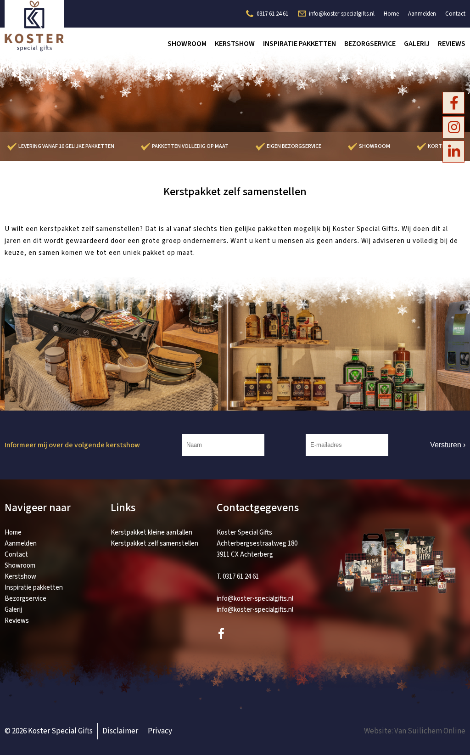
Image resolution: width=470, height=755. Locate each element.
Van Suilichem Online (429, 731)
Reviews (451, 44)
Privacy (160, 731)
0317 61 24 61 (272, 14)
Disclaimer (120, 731)
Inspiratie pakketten (299, 44)
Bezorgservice (370, 44)
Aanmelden (422, 14)
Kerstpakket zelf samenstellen (154, 543)
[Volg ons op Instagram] (454, 128)
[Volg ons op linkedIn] (454, 152)
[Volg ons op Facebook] (454, 103)
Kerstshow (235, 44)
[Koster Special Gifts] (34, 49)
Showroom (187, 44)
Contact (455, 14)
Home (391, 14)
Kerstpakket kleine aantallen (151, 532)
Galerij (417, 44)
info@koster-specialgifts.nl (342, 14)
